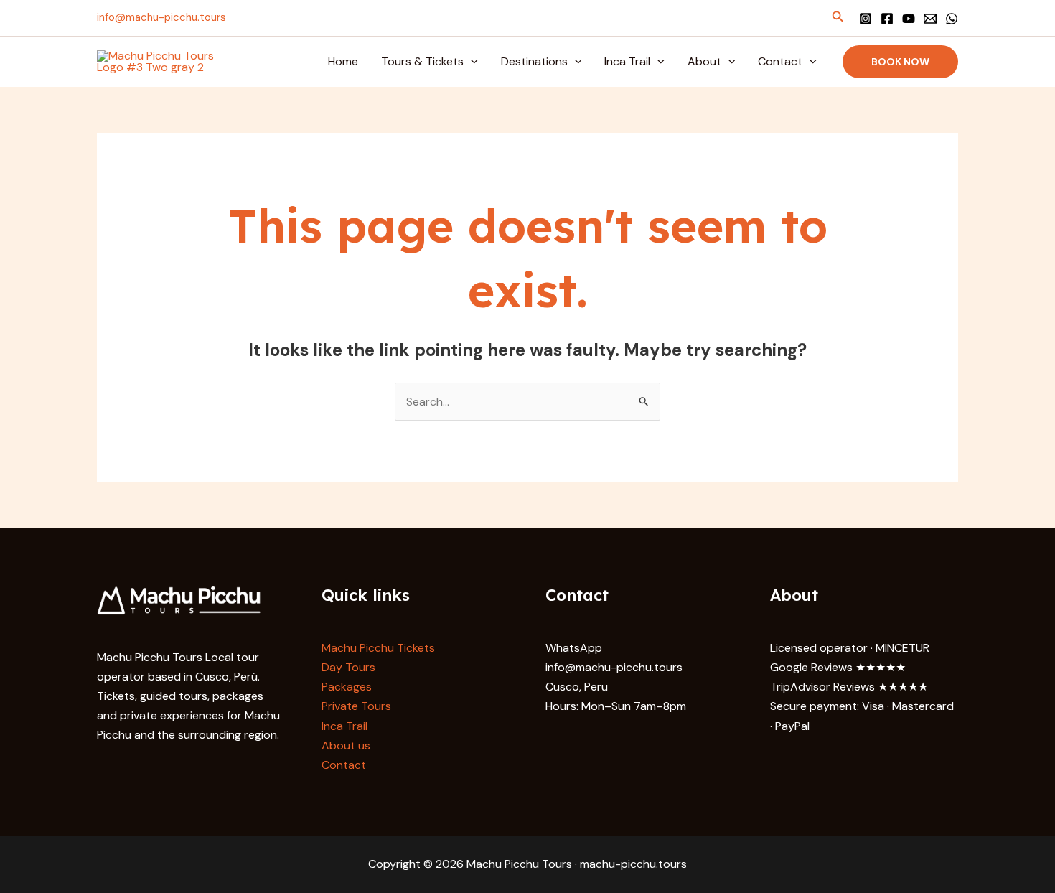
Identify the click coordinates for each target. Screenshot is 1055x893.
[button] (838, 17)
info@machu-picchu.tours (161, 17)
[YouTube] (908, 18)
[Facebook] (887, 18)
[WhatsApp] (951, 18)
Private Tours (356, 706)
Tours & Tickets (422, 61)
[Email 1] (930, 18)
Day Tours (348, 667)
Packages (347, 686)
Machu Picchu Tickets (378, 647)
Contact (780, 61)
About (704, 61)
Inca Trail (627, 61)
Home (343, 61)
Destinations (534, 61)
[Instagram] (865, 18)
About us (346, 745)
